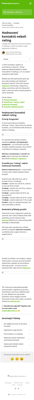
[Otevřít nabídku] (30, 3)
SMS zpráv (26, 268)
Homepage (8, 383)
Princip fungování (10, 100)
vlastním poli (15, 301)
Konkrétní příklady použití (14, 107)
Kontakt (19, 385)
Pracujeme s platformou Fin (18, 394)
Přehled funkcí (18, 383)
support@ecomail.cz (9, 311)
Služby (27, 383)
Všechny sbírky (6, 23)
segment (5, 220)
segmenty (5, 86)
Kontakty (16, 23)
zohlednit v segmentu (18, 158)
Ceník (13, 385)
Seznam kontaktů (7, 25)
